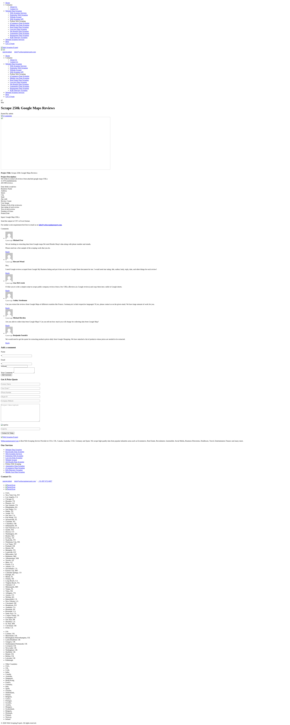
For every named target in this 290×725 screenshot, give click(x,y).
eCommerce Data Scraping (19, 23)
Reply (7, 252)
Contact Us (14, 9)
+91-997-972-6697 (45, 481)
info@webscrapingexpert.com (25, 52)
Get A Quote (9, 44)
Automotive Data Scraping (19, 33)
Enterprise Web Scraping (19, 15)
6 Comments (7, 116)
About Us (13, 7)
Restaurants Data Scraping (19, 35)
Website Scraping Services (14, 39)
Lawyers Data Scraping (18, 29)
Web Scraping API (16, 19)
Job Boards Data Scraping (19, 31)
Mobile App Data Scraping (19, 25)
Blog (7, 42)
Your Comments (7, 373)
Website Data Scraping (13, 11)
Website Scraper (16, 17)
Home (7, 3)
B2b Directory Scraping (14, 470)
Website (4, 366)
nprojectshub (7, 52)
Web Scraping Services (18, 13)
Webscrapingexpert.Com (10, 441)
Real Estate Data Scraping (19, 27)
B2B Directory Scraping (18, 37)
